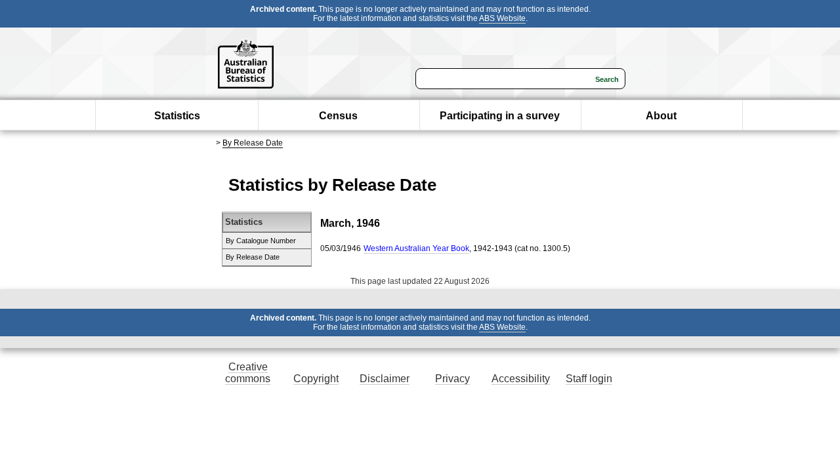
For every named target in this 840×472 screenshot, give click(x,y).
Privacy (452, 378)
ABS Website (502, 18)
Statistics (177, 115)
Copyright (316, 378)
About (661, 115)
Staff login (589, 378)
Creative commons (247, 372)
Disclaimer (385, 378)
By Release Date (252, 143)
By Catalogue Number (261, 241)
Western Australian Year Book (416, 248)
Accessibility (521, 378)
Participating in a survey (500, 115)
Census (338, 115)
